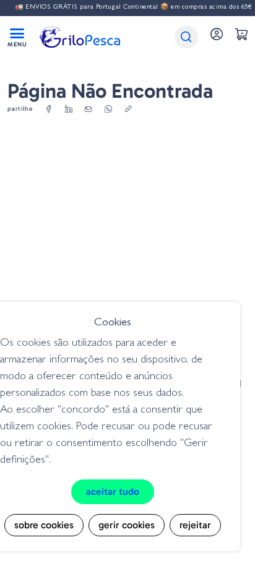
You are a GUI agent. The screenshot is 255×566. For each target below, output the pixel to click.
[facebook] (49, 109)
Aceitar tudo (112, 491)
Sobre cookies (44, 525)
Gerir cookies (126, 525)
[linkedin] (69, 109)
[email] (88, 109)
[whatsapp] (108, 109)
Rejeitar (195, 525)
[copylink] (128, 109)
